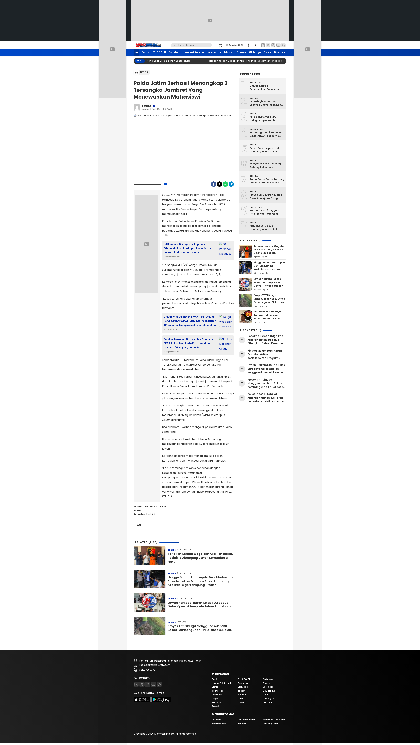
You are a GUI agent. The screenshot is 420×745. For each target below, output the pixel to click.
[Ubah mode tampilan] (248, 45)
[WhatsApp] (225, 184)
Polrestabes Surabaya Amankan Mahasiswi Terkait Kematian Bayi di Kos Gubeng (268, 317)
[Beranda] (136, 52)
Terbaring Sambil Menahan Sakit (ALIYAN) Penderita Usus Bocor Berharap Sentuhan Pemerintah (266, 134)
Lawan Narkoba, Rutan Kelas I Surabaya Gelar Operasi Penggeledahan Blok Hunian (200, 604)
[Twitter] (268, 45)
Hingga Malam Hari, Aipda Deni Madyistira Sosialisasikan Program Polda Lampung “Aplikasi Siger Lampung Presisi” (200, 581)
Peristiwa (174, 52)
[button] (221, 45)
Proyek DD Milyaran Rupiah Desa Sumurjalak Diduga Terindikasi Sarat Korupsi (266, 196)
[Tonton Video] (255, 45)
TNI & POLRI (159, 52)
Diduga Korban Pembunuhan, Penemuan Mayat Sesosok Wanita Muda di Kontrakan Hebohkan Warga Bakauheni (267, 87)
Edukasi (228, 52)
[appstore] (142, 701)
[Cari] (174, 45)
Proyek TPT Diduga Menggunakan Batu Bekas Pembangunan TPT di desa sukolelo (200, 628)
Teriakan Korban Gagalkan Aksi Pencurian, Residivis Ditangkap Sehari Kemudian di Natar (252, 60)
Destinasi (280, 52)
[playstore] (161, 701)
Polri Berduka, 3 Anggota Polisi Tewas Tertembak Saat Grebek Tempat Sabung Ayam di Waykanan (266, 212)
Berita (145, 52)
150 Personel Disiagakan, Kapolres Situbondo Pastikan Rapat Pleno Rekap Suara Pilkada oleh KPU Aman (187, 248)
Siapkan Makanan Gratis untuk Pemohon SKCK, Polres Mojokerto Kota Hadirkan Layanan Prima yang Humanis (188, 343)
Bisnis (267, 52)
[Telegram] (283, 45)
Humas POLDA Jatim (156, 506)
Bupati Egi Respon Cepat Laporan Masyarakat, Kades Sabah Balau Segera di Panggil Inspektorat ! (267, 103)
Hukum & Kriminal (194, 52)
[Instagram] (273, 45)
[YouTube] (278, 45)
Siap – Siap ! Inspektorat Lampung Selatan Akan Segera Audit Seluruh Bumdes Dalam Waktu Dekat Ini (267, 149)
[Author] (137, 107)
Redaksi (147, 105)
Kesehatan (214, 52)
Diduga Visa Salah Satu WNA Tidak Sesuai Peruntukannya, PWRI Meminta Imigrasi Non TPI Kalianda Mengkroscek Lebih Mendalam (190, 321)
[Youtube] (153, 684)
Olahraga (255, 52)
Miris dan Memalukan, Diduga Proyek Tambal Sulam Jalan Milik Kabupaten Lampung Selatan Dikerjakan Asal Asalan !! (264, 118)
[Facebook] (263, 45)
